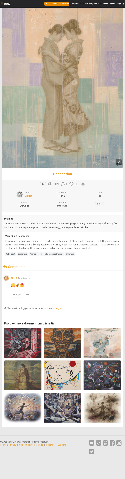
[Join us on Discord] (91, 443)
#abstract (10, 254)
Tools (104, 4)
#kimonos (34, 254)
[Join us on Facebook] (112, 443)
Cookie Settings (27, 445)
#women (70, 254)
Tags (40, 445)
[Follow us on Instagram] (118, 443)
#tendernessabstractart (52, 254)
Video (76, 4)
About (112, 4)
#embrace (22, 254)
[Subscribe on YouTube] (105, 443)
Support (62, 445)
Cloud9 (28, 195)
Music (84, 4)
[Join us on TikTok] (98, 443)
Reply (18, 294)
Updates (50, 445)
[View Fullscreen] (119, 162)
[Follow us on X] (91, 451)
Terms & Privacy (8, 445)
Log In (58, 308)
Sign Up (120, 4)
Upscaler (94, 4)
